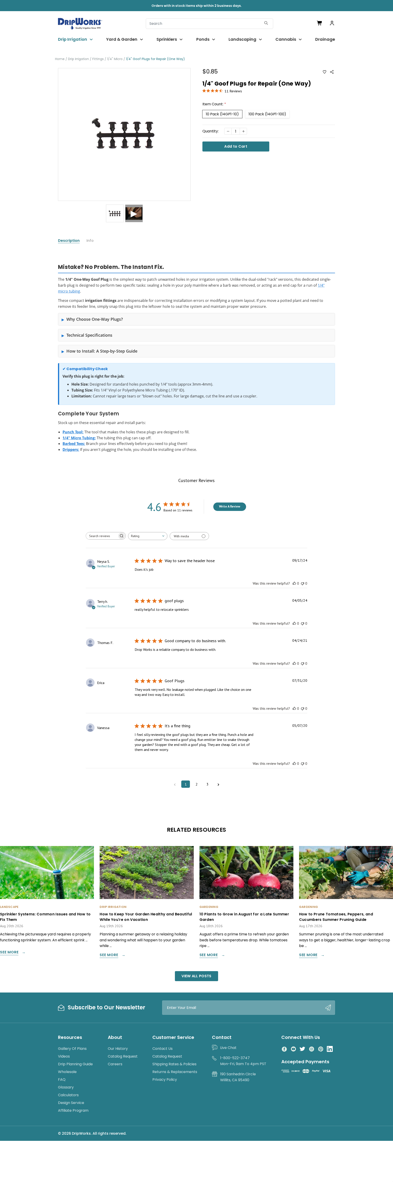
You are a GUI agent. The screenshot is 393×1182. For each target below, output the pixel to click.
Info (90, 240)
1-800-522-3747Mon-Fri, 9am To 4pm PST (243, 1060)
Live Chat (228, 1047)
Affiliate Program (73, 1110)
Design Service (71, 1102)
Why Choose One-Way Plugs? (94, 319)
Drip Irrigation (72, 39)
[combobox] (147, 536)
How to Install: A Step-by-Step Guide (101, 351)
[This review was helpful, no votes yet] (294, 583)
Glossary (66, 1087)
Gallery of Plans (72, 1048)
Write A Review (229, 506)
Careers (115, 1064)
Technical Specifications (89, 335)
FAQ (62, 1079)
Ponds (202, 39)
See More (9, 952)
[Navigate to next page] (218, 784)
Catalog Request (123, 1056)
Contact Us (162, 1048)
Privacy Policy (164, 1079)
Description (69, 240)
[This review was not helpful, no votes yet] (302, 583)
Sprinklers (166, 39)
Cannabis (285, 39)
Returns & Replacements (174, 1071)
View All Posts (196, 976)
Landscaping (242, 39)
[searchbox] (101, 535)
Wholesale (67, 1071)
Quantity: (210, 131)
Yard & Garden (121, 39)
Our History (118, 1048)
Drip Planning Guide (75, 1064)
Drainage (325, 39)
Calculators (68, 1095)
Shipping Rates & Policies (174, 1064)
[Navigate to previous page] (174, 784)
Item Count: (214, 104)
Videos (64, 1056)
